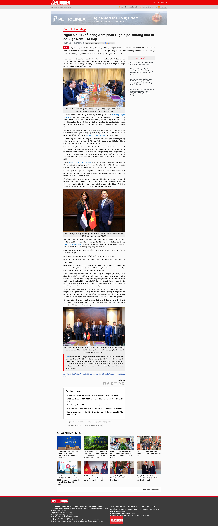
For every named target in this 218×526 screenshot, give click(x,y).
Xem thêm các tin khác (151, 490)
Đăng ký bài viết (132, 506)
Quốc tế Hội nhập (74, 29)
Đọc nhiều (123, 7)
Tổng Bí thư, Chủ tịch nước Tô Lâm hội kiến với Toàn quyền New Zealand (122, 478)
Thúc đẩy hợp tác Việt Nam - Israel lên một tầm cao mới (87, 405)
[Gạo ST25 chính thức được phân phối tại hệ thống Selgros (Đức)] (149, 443)
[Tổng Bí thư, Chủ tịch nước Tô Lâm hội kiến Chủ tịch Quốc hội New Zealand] (149, 468)
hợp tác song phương (75, 425)
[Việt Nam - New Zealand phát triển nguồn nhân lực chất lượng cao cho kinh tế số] (96, 468)
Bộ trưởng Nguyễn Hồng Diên (93, 425)
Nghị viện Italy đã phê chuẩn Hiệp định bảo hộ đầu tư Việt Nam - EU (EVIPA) (94, 408)
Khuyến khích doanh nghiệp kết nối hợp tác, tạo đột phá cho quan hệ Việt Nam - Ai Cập (95, 413)
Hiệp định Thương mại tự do (95, 135)
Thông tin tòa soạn (147, 7)
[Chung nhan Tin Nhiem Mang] (116, 520)
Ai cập (89, 422)
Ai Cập (68, 357)
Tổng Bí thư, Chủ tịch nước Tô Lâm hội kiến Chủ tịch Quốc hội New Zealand (148, 478)
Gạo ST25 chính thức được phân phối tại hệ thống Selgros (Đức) (149, 453)
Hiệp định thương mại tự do (103, 422)
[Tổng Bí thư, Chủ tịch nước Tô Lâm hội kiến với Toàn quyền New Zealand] (122, 468)
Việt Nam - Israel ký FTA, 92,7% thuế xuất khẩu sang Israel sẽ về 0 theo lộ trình (95, 400)
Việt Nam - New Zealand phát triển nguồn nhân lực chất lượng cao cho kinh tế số (95, 478)
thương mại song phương (72, 244)
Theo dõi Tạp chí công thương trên (95, 43)
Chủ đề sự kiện (133, 7)
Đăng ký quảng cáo (148, 506)
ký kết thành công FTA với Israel (80, 162)
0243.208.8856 (121, 511)
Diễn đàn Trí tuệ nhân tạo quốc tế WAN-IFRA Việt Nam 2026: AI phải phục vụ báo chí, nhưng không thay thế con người (68, 480)
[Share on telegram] (123, 383)
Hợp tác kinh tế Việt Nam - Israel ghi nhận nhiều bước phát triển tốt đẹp (93, 395)
